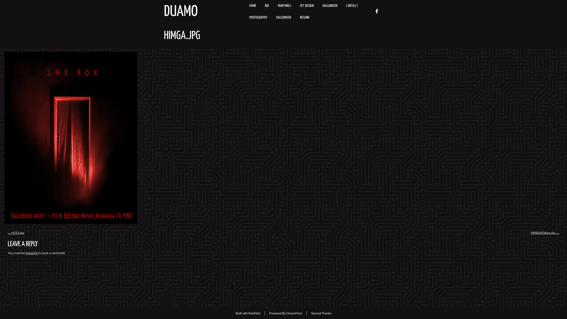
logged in (32, 253)
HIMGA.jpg (182, 36)
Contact (352, 6)
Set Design (307, 6)
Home (252, 6)
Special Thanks (321, 313)
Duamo (181, 12)
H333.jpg (16, 233)
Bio (267, 6)
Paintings (284, 6)
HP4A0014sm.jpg (545, 233)
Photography (258, 17)
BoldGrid (254, 313)
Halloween (329, 6)
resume (304, 17)
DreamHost (294, 313)
